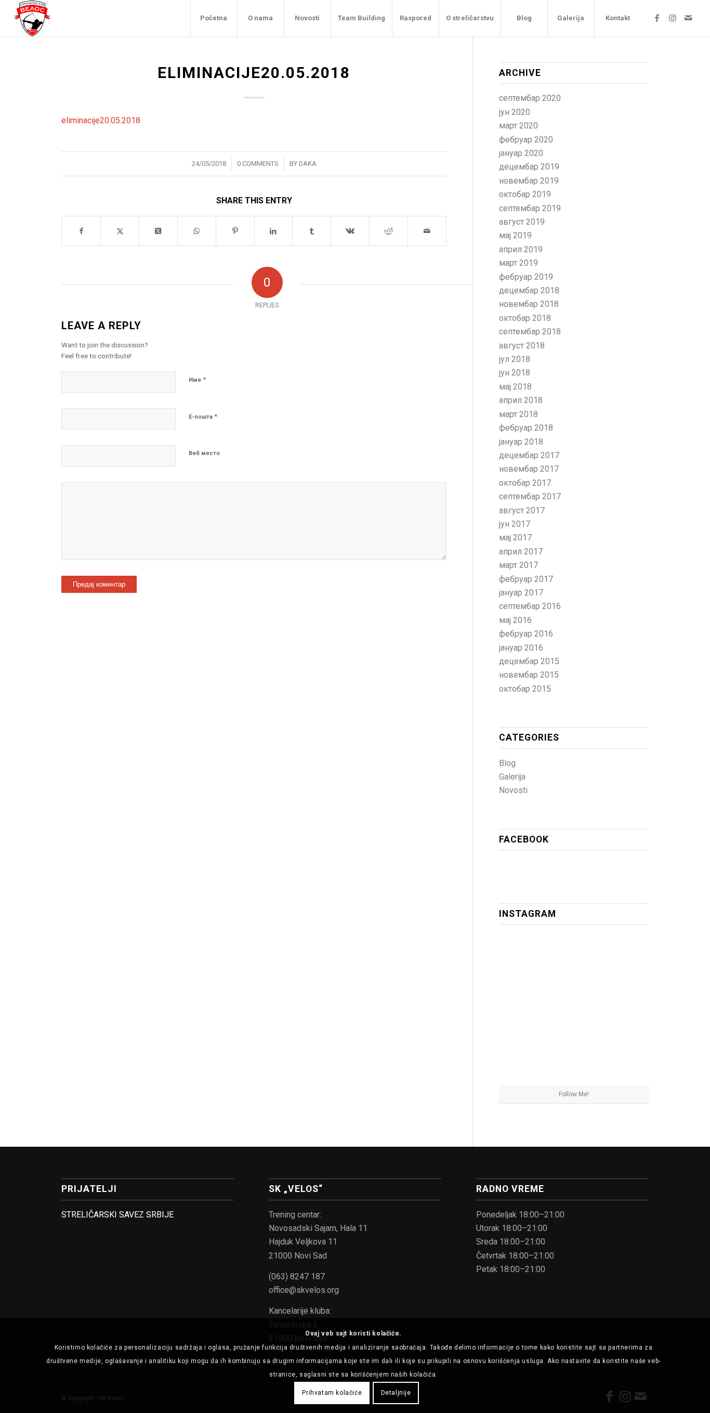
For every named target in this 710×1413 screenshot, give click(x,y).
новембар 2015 (529, 675)
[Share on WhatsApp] (197, 230)
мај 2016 (515, 620)
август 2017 (522, 510)
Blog (507, 763)
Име (197, 379)
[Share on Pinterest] (235, 230)
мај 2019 (515, 235)
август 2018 (522, 346)
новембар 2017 (529, 469)
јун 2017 (514, 524)
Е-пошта (203, 416)
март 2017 (518, 565)
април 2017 (521, 551)
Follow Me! (574, 1094)
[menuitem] (213, 18)
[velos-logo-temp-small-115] (32, 18)
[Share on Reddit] (388, 230)
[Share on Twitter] (120, 230)
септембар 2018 (530, 331)
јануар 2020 (521, 153)
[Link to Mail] (688, 17)
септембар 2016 (530, 606)
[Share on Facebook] (81, 230)
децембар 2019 (529, 167)
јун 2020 (514, 112)
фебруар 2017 (526, 579)
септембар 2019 (530, 208)
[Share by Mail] (427, 230)
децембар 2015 (529, 661)
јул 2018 (514, 359)
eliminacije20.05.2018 (100, 120)
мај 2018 (515, 387)
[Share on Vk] (350, 230)
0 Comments (258, 163)
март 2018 (518, 414)
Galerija (512, 777)
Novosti (513, 790)
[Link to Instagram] (672, 17)
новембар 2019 (529, 181)
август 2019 (522, 222)
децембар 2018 (529, 290)
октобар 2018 (525, 318)
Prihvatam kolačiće (332, 1392)
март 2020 (518, 126)
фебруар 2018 (526, 428)
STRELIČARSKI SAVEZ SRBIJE (117, 1215)
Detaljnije (396, 1392)
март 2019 (518, 263)
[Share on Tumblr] (312, 230)
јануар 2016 (521, 648)
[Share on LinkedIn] (274, 230)
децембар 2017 (529, 455)
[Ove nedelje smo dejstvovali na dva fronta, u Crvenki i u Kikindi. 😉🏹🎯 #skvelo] (523, 956)
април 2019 (521, 249)
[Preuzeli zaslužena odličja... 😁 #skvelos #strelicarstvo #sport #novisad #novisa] (573, 1060)
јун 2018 (514, 373)
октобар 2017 (525, 483)
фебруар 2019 (526, 277)
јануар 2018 (521, 442)
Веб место (204, 453)
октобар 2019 (525, 194)
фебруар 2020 (526, 140)
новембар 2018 (529, 304)
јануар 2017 (521, 593)
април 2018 (521, 400)
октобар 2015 (525, 689)
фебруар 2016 (526, 634)
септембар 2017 (530, 496)
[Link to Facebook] (657, 17)
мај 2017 (515, 537)
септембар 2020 (530, 98)
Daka (308, 163)
